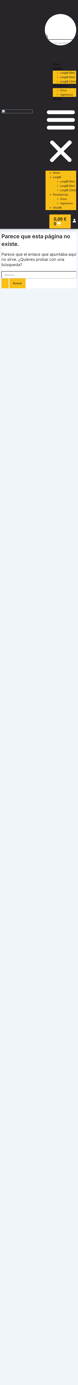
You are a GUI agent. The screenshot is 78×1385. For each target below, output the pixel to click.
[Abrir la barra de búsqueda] (46, 37)
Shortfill (57, 99)
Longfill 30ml (67, 72)
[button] (61, 136)
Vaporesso (66, 94)
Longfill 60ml (67, 77)
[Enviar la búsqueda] (5, 283)
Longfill (57, 68)
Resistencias (60, 86)
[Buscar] (50, 52)
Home (56, 64)
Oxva (63, 90)
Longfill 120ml (68, 81)
